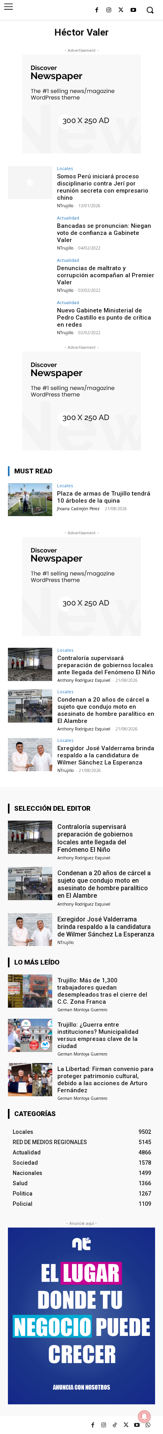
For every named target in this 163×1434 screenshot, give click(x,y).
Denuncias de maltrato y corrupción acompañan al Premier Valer (105, 275)
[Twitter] (126, 1425)
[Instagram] (109, 10)
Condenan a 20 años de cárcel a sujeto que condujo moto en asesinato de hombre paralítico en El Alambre (105, 710)
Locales (65, 168)
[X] (121, 10)
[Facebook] (97, 10)
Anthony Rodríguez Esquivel (83, 680)
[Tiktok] (115, 1425)
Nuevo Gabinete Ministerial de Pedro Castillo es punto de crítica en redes (104, 317)
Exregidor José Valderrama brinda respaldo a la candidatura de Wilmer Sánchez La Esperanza (105, 755)
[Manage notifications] (144, 1416)
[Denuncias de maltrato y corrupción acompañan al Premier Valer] (30, 274)
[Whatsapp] (148, 1425)
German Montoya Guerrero (82, 1009)
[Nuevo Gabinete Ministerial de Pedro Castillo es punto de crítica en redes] (30, 316)
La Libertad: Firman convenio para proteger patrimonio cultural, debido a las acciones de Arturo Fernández (105, 1079)
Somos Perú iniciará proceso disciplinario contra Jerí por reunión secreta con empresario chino (102, 187)
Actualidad (68, 218)
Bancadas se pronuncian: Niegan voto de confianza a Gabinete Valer (104, 233)
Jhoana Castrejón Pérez (78, 508)
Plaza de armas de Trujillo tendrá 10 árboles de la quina (103, 497)
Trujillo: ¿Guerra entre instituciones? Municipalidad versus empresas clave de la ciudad (97, 1035)
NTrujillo (65, 205)
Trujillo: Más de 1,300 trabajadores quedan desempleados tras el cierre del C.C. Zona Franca (102, 991)
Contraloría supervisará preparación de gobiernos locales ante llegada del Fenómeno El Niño (106, 665)
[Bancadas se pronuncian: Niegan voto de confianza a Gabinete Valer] (30, 232)
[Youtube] (133, 10)
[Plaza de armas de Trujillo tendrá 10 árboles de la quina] (30, 499)
